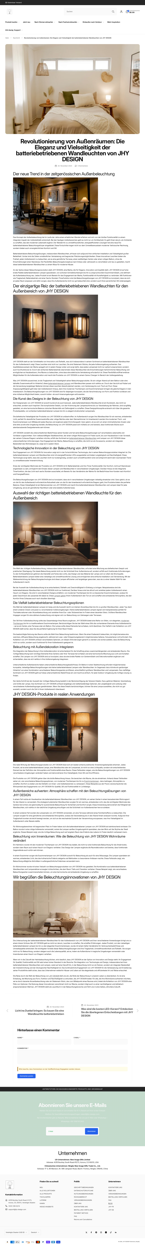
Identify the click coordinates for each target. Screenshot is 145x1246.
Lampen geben (60, 596)
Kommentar (22, 1048)
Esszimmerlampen (91, 781)
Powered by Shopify (135, 1241)
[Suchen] (113, 11)
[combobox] (90, 11)
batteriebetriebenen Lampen (59, 383)
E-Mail (77, 1037)
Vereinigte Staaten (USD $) (15, 1232)
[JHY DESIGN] (9, 1189)
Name (20, 1037)
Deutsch (34, 1232)
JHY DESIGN (54, 976)
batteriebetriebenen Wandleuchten (82, 438)
